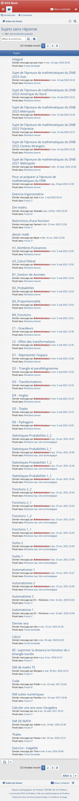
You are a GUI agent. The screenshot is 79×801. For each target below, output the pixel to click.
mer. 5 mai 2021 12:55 (63, 264)
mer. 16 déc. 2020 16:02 (63, 600)
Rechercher (9, 15)
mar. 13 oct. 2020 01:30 (51, 626)
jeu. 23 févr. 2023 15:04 (55, 211)
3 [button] (52, 46)
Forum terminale (32, 66)
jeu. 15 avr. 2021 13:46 (63, 452)
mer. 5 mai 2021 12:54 (63, 278)
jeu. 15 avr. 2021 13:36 (63, 586)
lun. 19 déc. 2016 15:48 (54, 724)
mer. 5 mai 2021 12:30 (63, 358)
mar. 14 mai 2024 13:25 (63, 149)
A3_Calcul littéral (23, 261)
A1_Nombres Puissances (29, 248)
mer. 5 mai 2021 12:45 (63, 345)
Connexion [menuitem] (77, 10)
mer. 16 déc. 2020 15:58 (63, 613)
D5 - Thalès (20, 409)
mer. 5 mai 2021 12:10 (63, 412)
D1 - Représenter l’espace (29, 355)
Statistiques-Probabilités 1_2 (32, 462)
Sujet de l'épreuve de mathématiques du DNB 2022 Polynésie (44, 127)
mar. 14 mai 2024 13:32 (63, 80)
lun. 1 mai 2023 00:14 (51, 197)
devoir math (20, 234)
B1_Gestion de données (28, 274)
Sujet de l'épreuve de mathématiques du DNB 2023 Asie (44, 74)
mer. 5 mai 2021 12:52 (63, 305)
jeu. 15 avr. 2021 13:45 (63, 466)
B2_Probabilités (23, 288)
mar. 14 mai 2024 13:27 (63, 132)
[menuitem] (60, 9)
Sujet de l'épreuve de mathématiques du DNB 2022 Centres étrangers (44, 144)
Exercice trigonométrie (28, 194)
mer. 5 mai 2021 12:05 (63, 425)
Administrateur (42, 80)
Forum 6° (28, 214)
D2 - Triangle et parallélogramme (35, 368)
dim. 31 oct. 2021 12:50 (53, 238)
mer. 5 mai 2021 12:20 (63, 385)
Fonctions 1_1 (22, 529)
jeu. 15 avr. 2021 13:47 (63, 439)
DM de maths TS (23, 667)
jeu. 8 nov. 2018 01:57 (51, 657)
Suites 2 (17, 543)
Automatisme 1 (23, 610)
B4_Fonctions (21, 315)
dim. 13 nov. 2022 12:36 (55, 224)
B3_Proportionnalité (26, 301)
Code (15, 681)
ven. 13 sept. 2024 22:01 (58, 62)
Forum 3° (28, 241)
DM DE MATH (21, 721)
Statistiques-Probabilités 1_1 (32, 476)
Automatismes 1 (23, 570)
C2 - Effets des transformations (33, 341)
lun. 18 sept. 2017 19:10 (51, 711)
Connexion (26, 15)
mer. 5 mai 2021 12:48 (63, 331)
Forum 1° (28, 200)
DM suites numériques (28, 694)
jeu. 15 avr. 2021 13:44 (63, 492)
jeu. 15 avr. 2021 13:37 (63, 573)
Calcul (16, 637)
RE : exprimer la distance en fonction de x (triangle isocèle (41, 652)
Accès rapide (4, 10)
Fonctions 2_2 (22, 489)
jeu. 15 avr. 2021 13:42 (63, 519)
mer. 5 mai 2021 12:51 (63, 318)
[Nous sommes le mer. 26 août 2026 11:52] (70, 21)
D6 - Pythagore (22, 422)
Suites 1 (17, 556)
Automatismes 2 (23, 583)
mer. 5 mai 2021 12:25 (63, 372)
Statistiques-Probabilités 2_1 (32, 449)
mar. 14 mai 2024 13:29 (63, 115)
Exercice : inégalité (25, 748)
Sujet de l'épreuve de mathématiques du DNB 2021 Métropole (44, 161)
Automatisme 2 (23, 596)
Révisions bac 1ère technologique (40, 442)
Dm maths (19, 207)
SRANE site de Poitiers (55, 790)
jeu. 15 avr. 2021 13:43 (63, 506)
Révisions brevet (32, 83)
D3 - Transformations (27, 382)
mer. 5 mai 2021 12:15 (63, 398)
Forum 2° (28, 660)
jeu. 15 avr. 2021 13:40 (63, 546)
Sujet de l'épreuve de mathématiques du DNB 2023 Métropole (44, 109)
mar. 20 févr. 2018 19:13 (56, 671)
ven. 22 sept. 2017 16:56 (54, 684)
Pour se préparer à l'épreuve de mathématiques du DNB (34, 179)
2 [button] (48, 46)
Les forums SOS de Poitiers (22, 793)
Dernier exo (20, 623)
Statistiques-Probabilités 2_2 (32, 435)
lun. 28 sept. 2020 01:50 (52, 640)
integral (17, 59)
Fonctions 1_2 (22, 516)
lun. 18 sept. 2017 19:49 (55, 697)
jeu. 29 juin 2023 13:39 (63, 184)
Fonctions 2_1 (22, 502)
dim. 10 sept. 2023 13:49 (64, 167)
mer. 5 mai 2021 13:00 (63, 251)
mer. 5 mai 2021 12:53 (63, 291)
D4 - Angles (20, 395)
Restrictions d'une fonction (30, 221)
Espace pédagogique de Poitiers (27, 790)
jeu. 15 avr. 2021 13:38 (63, 559)
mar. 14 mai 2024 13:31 (63, 97)
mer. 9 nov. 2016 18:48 (52, 751)
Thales (16, 734)
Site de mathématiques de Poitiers (53, 793)
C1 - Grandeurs (22, 328)
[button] (57, 45)
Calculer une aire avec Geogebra (34, 708)
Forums (10, 10)
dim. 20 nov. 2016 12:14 (54, 738)
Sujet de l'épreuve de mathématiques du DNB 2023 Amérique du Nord (44, 92)
